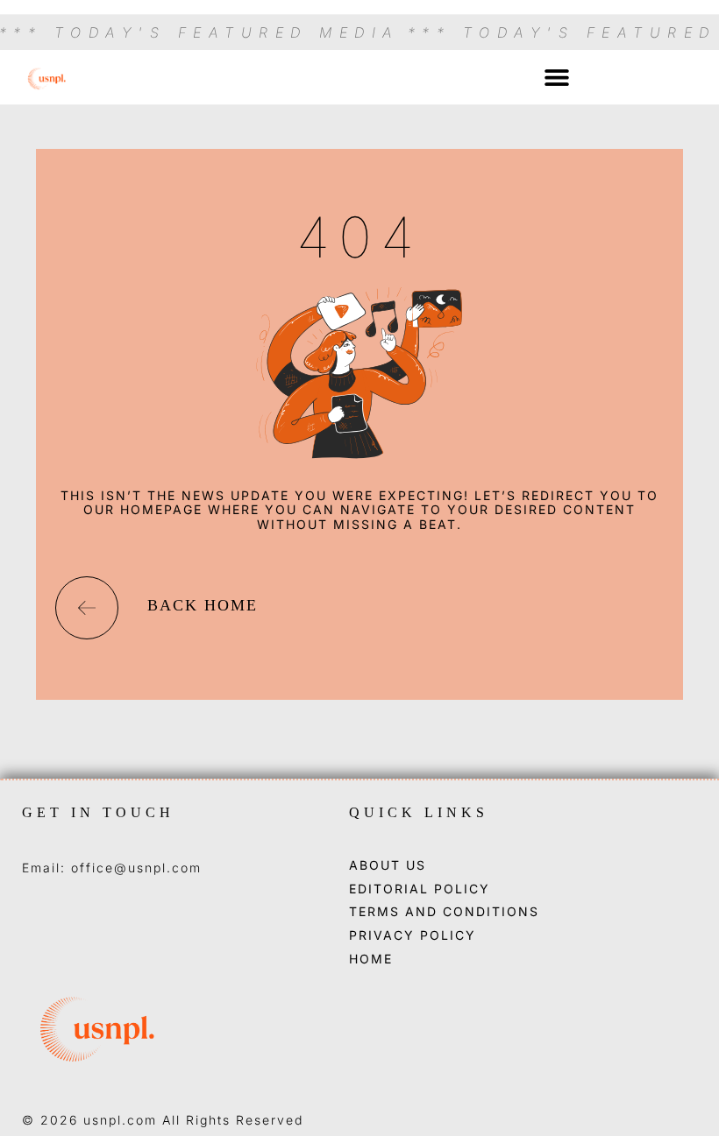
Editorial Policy (419, 889)
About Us (387, 865)
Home (371, 959)
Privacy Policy (412, 935)
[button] (556, 77)
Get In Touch (98, 812)
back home (202, 605)
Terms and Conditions (444, 912)
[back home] (86, 607)
